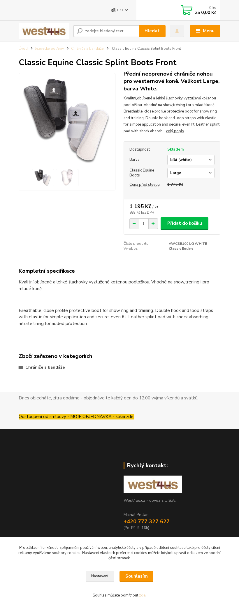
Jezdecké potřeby (49, 48)
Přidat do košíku (184, 223)
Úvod (23, 48)
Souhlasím (136, 576)
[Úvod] (44, 31)
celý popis (175, 131)
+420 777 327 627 (147, 521)
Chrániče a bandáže (87, 48)
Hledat (152, 31)
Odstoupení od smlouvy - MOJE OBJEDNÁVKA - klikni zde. (76, 416)
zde (142, 595)
